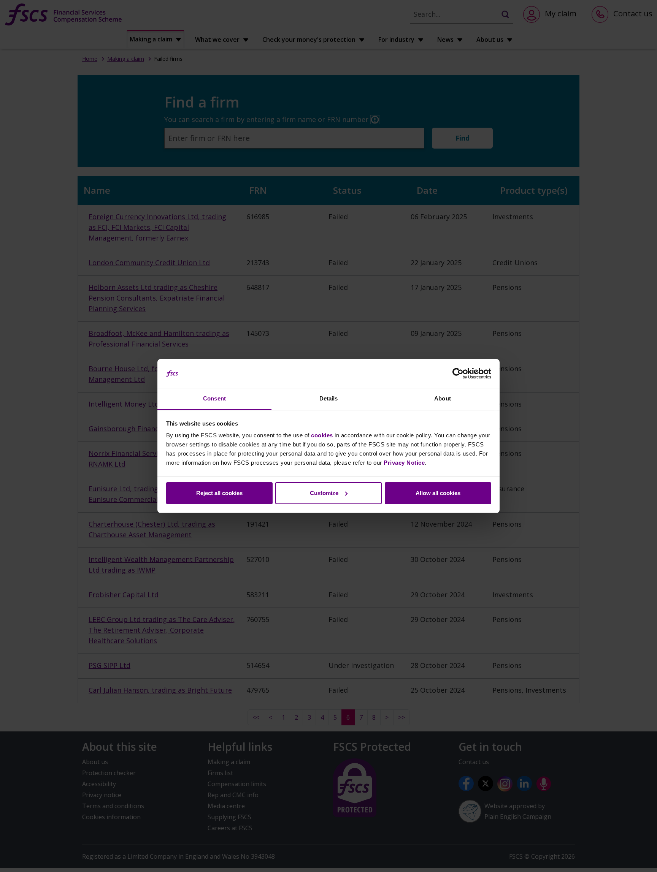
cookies (322, 435)
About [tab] (442, 398)
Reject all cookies (219, 493)
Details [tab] (328, 398)
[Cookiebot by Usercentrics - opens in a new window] (458, 373)
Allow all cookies (438, 493)
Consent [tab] (214, 398)
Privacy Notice (404, 462)
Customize (324, 493)
